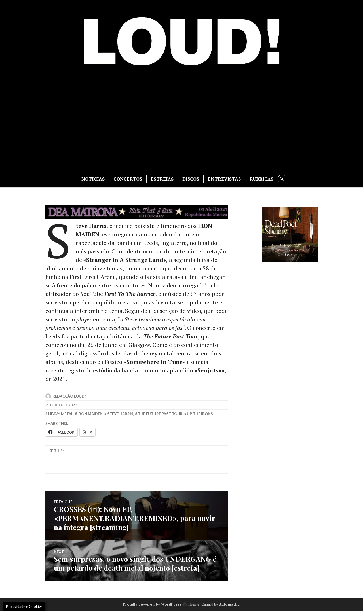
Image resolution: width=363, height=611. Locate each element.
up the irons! (200, 413)
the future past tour (160, 413)
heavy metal (60, 413)
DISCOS (190, 179)
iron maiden (90, 413)
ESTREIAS (162, 179)
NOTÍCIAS (93, 179)
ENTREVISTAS (224, 179)
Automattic (229, 604)
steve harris (120, 413)
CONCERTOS (127, 179)
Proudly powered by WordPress (152, 604)
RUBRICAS (261, 179)
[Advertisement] (181, 122)
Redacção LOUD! (69, 396)
